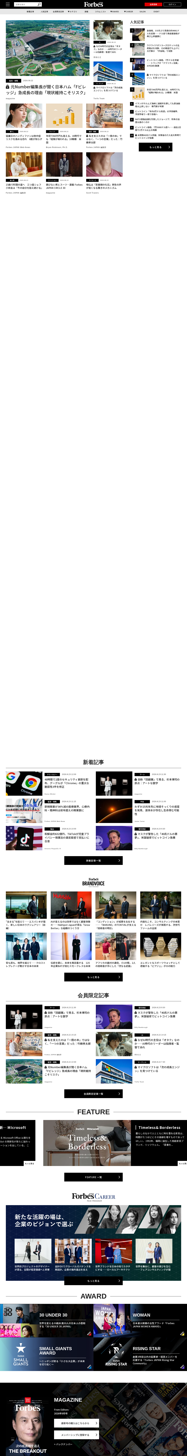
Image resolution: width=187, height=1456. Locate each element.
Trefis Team (99, 99)
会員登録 (153, 4)
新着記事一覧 (93, 860)
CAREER (129, 11)
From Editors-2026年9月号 (61, 1411)
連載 (86, 11)
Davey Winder (50, 794)
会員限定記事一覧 (93, 1093)
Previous (17, 1143)
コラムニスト (100, 11)
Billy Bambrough (141, 848)
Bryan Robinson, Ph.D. (57, 147)
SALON (143, 11)
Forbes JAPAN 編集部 (96, 147)
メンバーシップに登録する (75, 1435)
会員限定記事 (58, 11)
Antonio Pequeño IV (53, 848)
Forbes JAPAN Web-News (18, 147)
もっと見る (155, 147)
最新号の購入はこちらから (75, 1423)
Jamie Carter (140, 821)
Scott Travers (92, 193)
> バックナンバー (63, 1444)
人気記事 (44, 11)
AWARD (115, 11)
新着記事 (30, 11)
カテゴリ (73, 11)
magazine (10, 99)
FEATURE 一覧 (93, 1177)
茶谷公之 (97, 57)
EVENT (157, 11)
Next (170, 1143)
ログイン (172, 4)
